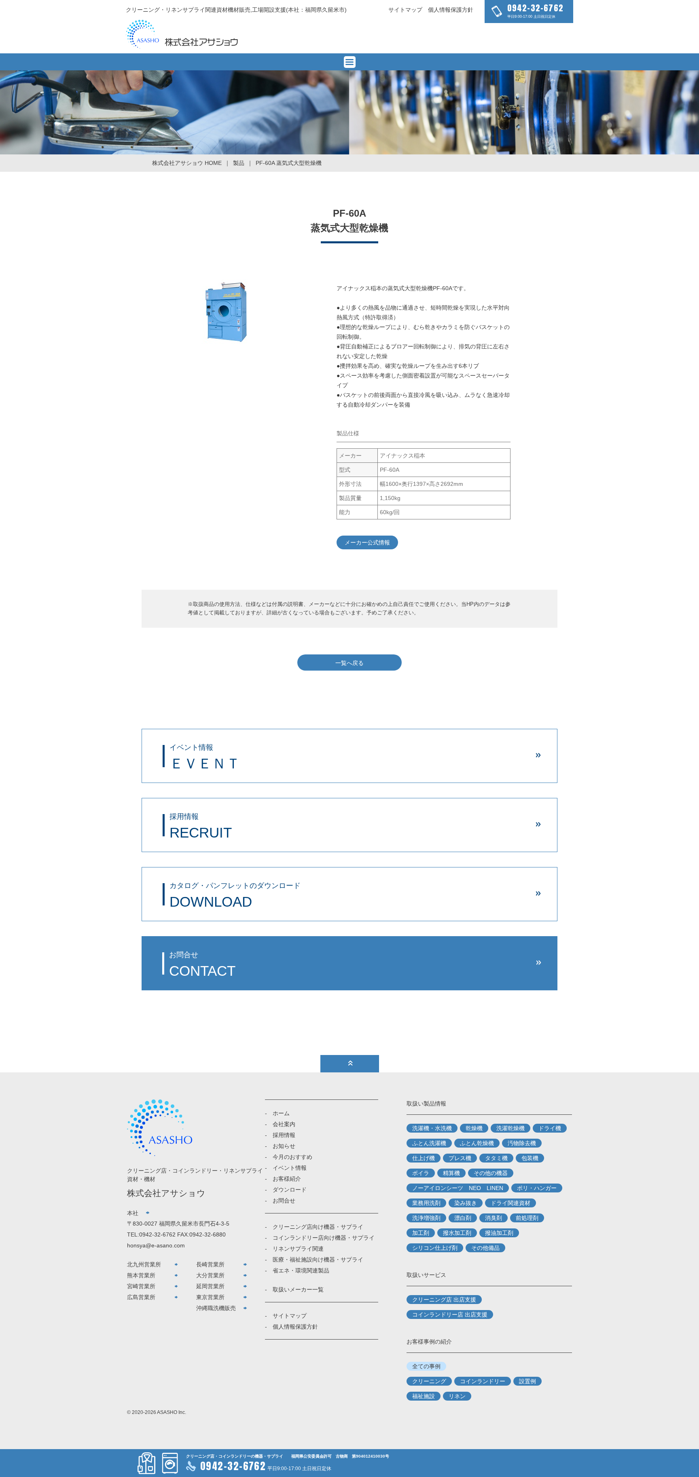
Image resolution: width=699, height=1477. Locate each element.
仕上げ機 (423, 1158)
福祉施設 (423, 1396)
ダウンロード (290, 1189)
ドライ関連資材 (510, 1203)
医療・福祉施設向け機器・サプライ (318, 1259)
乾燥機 (474, 1128)
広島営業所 (141, 1297)
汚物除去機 (522, 1143)
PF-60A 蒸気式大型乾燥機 (289, 163)
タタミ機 (496, 1158)
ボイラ (420, 1173)
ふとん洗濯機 (429, 1143)
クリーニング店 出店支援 (444, 1299)
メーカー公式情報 (367, 542)
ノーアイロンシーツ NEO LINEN (457, 1188)
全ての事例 (426, 1366)
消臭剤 (493, 1218)
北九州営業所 (144, 1264)
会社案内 (284, 1124)
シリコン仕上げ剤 (435, 1248)
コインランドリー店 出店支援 (449, 1314)
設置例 (527, 1381)
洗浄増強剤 (426, 1218)
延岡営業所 (210, 1286)
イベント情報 (290, 1168)
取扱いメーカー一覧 (298, 1289)
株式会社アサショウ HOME (187, 163)
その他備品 (485, 1248)
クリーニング (429, 1381)
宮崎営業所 (141, 1286)
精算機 (451, 1173)
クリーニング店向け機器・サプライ (318, 1227)
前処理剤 (527, 1218)
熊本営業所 (141, 1275)
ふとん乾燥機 (477, 1143)
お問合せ (284, 1200)
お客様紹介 (287, 1178)
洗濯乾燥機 (510, 1128)
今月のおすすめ (292, 1157)
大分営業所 (210, 1275)
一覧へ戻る (349, 663)
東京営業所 (210, 1297)
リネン (457, 1396)
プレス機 (460, 1158)
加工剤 (420, 1233)
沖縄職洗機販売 (216, 1308)
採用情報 (284, 1135)
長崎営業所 (210, 1264)
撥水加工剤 (457, 1233)
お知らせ (284, 1146)
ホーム (281, 1113)
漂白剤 (462, 1218)
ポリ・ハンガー (537, 1188)
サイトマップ (405, 9)
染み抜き (465, 1203)
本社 (132, 1213)
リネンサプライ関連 (298, 1248)
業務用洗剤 (426, 1203)
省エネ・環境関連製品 (301, 1270)
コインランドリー (482, 1381)
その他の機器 (491, 1173)
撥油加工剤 (499, 1233)
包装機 (529, 1158)
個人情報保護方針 (450, 9)
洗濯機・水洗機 (432, 1128)
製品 (238, 163)
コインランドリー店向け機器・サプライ (324, 1237)
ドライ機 (549, 1128)
